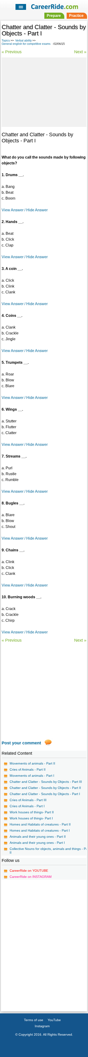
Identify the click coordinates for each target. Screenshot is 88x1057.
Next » (80, 51)
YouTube (54, 1020)
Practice (76, 16)
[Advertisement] (43, 91)
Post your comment (21, 743)
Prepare (54, 16)
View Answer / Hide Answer (25, 210)
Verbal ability (23, 40)
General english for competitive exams (26, 43)
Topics (6, 40)
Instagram (42, 1026)
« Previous (12, 51)
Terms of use (33, 1020)
